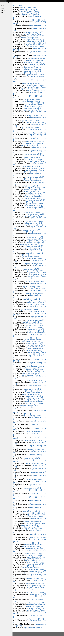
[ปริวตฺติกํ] (35, 9)
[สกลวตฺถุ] (29, 9)
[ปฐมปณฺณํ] (24, 7)
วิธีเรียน (2, 8)
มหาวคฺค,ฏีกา (18, 5)
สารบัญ (2, 14)
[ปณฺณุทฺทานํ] (3, 1)
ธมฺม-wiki (2, 12)
